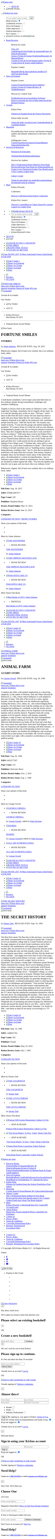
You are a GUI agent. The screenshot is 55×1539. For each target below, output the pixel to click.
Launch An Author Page (21, 207)
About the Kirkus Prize (36, 114)
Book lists (24, 71)
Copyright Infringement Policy (18, 1223)
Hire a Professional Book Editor (19, 1196)
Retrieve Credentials (33, 1520)
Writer (9, 1410)
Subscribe (25, 145)
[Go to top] (7, 1268)
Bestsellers (15, 71)
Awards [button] (9, 105)
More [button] (8, 185)
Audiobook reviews (14, 23)
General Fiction (17, 85)
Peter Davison (36, 821)
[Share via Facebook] (15, 263)
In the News (29, 100)
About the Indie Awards (21, 122)
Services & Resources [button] (15, 147)
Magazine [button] (10, 127)
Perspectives (22, 98)
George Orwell (10, 678)
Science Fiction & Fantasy (21, 56)
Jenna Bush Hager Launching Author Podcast (24, 1155)
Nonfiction (36, 56)
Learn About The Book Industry (29, 1200)
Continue (29, 1341)
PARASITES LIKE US (16, 584)
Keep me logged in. (9, 1422)
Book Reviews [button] (12, 40)
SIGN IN (15, 6)
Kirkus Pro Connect (37, 1205)
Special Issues (27, 143)
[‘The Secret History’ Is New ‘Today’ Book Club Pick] (28, 1133)
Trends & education (19, 180)
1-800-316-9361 (15, 1476)
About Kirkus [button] (11, 1210)
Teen (34, 85)
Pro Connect (11, 34)
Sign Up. (27, 1524)
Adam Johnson (9, 346)
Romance (23, 54)
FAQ (28, 1212)
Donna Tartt (9, 923)
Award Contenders (38, 122)
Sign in (4, 1417)
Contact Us (10, 1235)
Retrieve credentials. (25, 1384)
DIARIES (10, 834)
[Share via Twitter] (14, 265)
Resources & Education (20, 152)
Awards (30, 98)
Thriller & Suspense (35, 51)
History (21, 58)
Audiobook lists (34, 71)
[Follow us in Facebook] (6, 1257)
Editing (20, 156)
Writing (14, 156)
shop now (5, 286)
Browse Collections (19, 196)
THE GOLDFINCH (14, 1090)
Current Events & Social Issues (23, 60)
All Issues (37, 143)
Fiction (24, 51)
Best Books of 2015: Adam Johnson (20, 606)
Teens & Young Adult (26, 63)
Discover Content (18, 204)
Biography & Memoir (30, 1170)
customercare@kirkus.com (37, 1476)
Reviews (9, 277)
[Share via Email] (13, 268)
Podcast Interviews (14, 31)
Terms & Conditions (14, 1221)
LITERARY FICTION (10, 519)
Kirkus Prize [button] (11, 1182)
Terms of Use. (42, 1417)
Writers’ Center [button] (12, 1193)
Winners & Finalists (19, 114)
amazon (4, 288)
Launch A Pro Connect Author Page (32, 170)
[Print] (9, 270)
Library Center (17, 176)
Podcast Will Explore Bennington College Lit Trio (26, 1129)
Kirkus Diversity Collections (17, 1205)
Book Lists (19, 1177)
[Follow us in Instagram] (7, 1261)
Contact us (10, 1216)
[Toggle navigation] (2, 13)
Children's (39, 63)
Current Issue (16, 143)
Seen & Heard (39, 98)
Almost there (7, 1367)
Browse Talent (31, 204)
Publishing (27, 156)
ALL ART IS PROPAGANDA (19, 852)
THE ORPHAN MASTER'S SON (20, 567)
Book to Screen (17, 100)
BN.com (33, 288)
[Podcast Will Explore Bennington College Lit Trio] (27, 1120)
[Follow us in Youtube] (7, 1264)
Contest (23, 1212)
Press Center (36, 1212)
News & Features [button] (13, 76)
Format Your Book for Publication (33, 167)
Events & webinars (27, 182)
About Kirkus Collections (37, 196)
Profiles (14, 98)
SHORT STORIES (29, 519)
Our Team (16, 1212)
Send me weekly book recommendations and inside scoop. (25, 1420)
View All (15, 49)
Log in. (25, 1371)
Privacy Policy (12, 1219)
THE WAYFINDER (14, 549)
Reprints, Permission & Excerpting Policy (15, 1227)
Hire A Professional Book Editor (24, 165)
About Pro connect (45, 204)
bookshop (12, 288)
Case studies (32, 180)
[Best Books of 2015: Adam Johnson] (21, 597)
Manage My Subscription (35, 1191)
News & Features (13, 26)
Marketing (36, 156)
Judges (22, 125)
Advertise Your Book (38, 169)
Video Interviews (13, 28)
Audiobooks (16, 51)
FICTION (10, 279)
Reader (9, 1407)
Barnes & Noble (22, 288)
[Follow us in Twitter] (7, 1259)
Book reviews (12, 21)
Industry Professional (15, 1412)
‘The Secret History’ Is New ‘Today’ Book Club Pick (27, 1142)
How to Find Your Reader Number (34, 1506)
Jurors (48, 114)
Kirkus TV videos (31, 1180)
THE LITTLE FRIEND (16, 1107)
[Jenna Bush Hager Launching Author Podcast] (25, 1146)
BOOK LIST (13, 254)
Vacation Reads (21, 74)
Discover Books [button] (12, 1163)
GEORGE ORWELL (15, 817)
